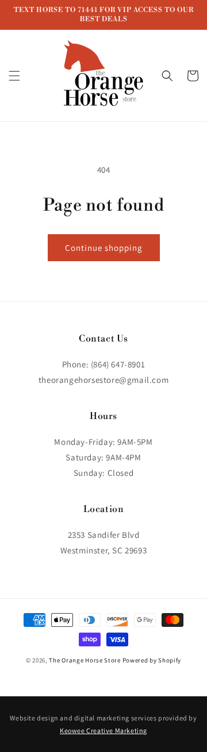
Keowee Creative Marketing (103, 730)
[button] (14, 75)
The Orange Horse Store (84, 660)
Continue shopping (104, 247)
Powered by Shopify (152, 660)
